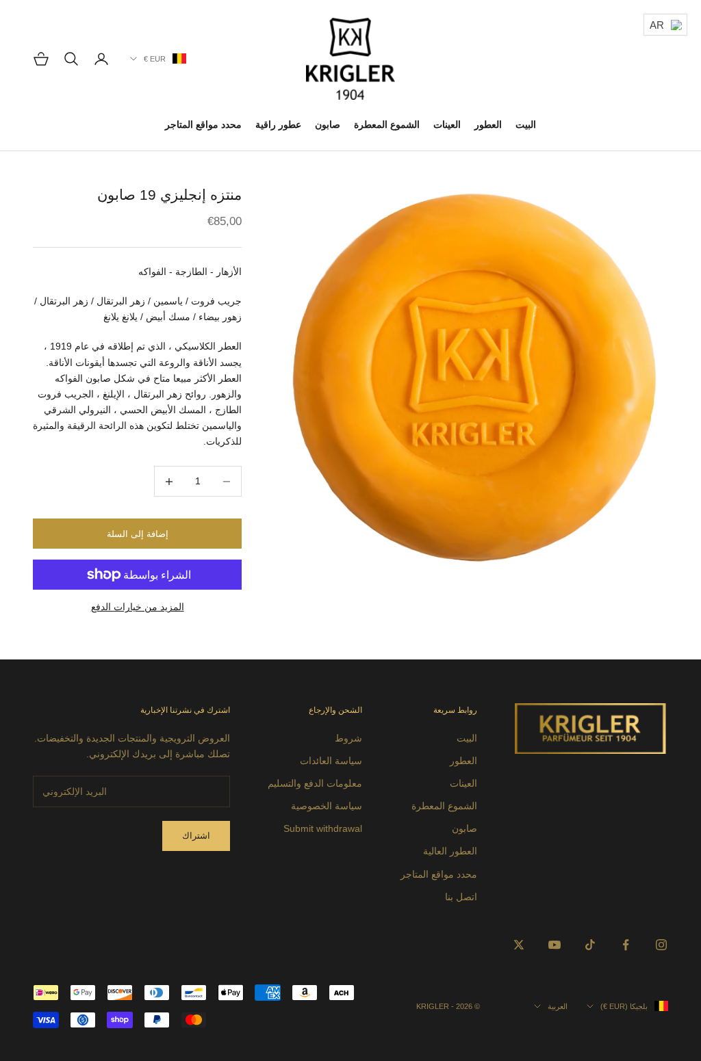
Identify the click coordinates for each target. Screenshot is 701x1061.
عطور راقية (278, 124)
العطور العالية (450, 851)
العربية (558, 1006)
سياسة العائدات (331, 760)
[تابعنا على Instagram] (661, 945)
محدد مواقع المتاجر (203, 124)
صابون (327, 124)
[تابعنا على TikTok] (590, 945)
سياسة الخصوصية (326, 805)
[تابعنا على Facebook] (626, 945)
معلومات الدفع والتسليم (315, 783)
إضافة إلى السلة (137, 534)
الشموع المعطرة (387, 124)
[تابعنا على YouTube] (554, 945)
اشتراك (196, 835)
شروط (348, 738)
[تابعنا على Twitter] (519, 945)
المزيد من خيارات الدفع (137, 606)
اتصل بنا (461, 896)
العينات (447, 124)
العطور (488, 124)
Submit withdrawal (322, 828)
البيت (525, 124)
